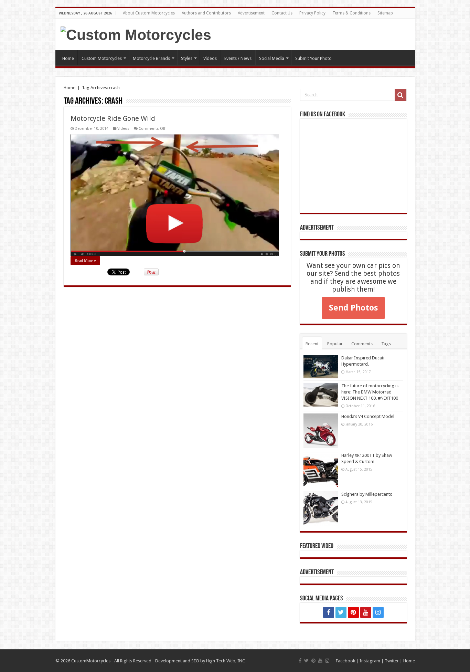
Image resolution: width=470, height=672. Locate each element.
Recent (312, 343)
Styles (186, 58)
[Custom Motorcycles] (136, 33)
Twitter (392, 660)
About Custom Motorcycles (149, 13)
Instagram (370, 660)
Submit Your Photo (313, 58)
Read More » (85, 260)
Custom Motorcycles (102, 58)
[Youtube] (365, 612)
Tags (386, 343)
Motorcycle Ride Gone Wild (113, 118)
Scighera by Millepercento (367, 494)
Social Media (271, 58)
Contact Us (281, 13)
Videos (210, 58)
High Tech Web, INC (225, 660)
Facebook (345, 660)
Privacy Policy (312, 13)
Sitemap (385, 13)
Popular (335, 343)
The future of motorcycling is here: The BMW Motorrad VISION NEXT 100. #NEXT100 (369, 392)
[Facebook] (328, 612)
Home (68, 58)
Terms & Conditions (351, 13)
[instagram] (378, 612)
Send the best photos (367, 273)
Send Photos (353, 308)
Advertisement (251, 13)
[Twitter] (340, 612)
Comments (362, 343)
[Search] (400, 95)
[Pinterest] (353, 612)
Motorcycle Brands (151, 58)
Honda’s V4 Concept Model (367, 416)
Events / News (238, 58)
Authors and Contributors (206, 13)
